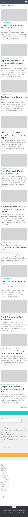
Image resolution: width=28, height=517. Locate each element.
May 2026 (3, 470)
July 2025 (3, 488)
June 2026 (3, 468)
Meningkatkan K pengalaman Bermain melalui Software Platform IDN (13, 247)
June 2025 (3, 490)
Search (2, 418)
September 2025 (5, 484)
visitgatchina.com (6, 2)
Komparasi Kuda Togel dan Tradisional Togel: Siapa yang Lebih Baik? (13, 389)
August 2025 (4, 486)
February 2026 (4, 475)
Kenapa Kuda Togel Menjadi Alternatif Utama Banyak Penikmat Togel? (13, 135)
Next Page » (23, 407)
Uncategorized (5, 23)
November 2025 (5, 481)
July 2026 (3, 466)
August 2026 (4, 465)
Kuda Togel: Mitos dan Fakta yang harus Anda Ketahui (13, 429)
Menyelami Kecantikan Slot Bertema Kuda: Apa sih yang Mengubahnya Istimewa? (13, 209)
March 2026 (4, 474)
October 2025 (4, 483)
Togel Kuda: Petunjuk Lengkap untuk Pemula (11, 434)
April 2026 (3, 472)
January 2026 (4, 477)
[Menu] (26, 2)
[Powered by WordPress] (8, 512)
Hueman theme (21, 512)
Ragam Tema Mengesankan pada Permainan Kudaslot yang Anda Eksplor (12, 63)
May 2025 (3, 492)
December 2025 (5, 479)
